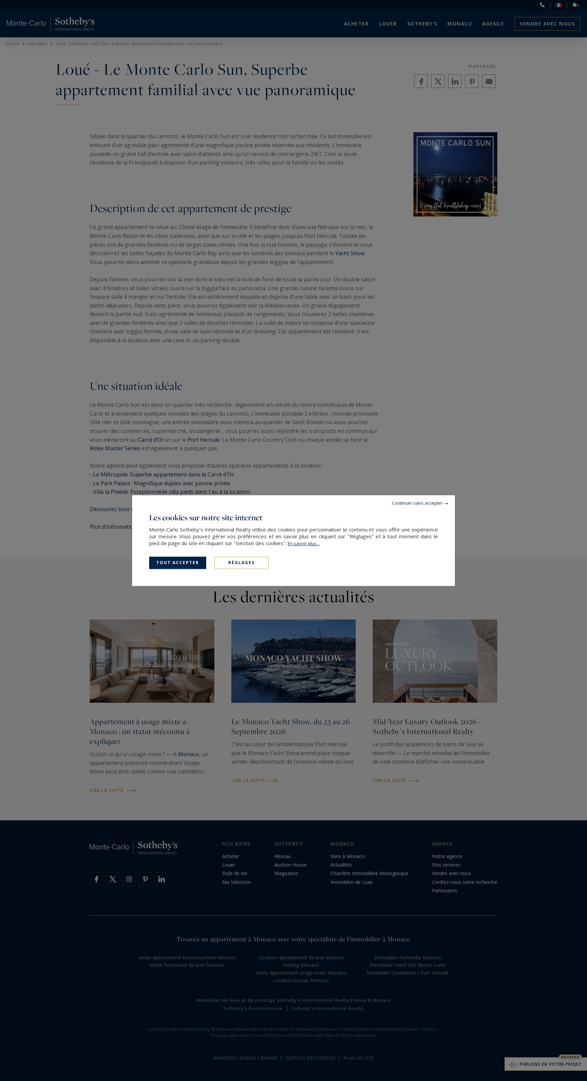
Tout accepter (177, 562)
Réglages (241, 562)
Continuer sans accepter (417, 503)
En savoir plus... (304, 543)
